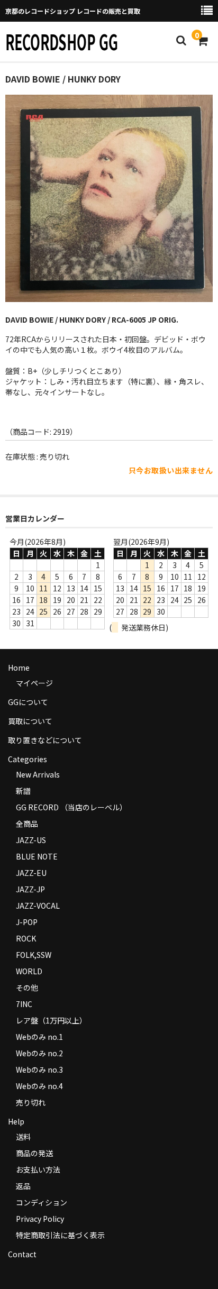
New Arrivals (38, 774)
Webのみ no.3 (39, 1069)
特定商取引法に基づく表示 (60, 1235)
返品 (23, 1186)
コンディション (41, 1202)
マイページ (34, 683)
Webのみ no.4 (39, 1086)
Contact (22, 1254)
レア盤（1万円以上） (51, 1020)
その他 (27, 987)
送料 (23, 1136)
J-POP (27, 922)
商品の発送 (34, 1153)
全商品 (27, 823)
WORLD (29, 971)
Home (19, 667)
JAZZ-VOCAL (38, 905)
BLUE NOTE (37, 856)
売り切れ (31, 1102)
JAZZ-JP (30, 889)
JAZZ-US (31, 840)
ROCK (26, 938)
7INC (24, 1004)
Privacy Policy (40, 1218)
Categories (27, 759)
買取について (30, 721)
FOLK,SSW (33, 954)
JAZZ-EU (31, 872)
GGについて (28, 702)
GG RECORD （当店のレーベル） (71, 807)
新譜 (23, 790)
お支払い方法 (38, 1169)
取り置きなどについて (45, 740)
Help (16, 1121)
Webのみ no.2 (39, 1053)
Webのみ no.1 (39, 1036)
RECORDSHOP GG (61, 41)
